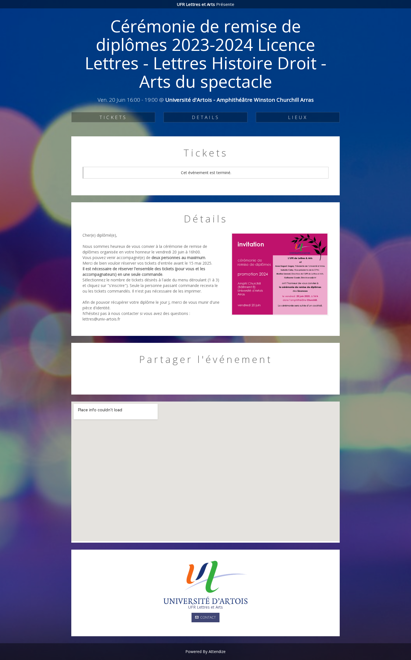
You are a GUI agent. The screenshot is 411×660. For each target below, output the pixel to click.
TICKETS (113, 117)
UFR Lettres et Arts (205, 607)
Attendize (217, 651)
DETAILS (205, 117)
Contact (207, 617)
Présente (205, 4)
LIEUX (298, 117)
